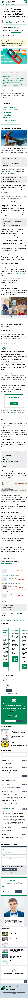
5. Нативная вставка (8, 115)
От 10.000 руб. (24, 666)
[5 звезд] (4, 620)
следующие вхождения (9, 171)
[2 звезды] (2, 620)
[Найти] (25, 981)
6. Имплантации (7, 117)
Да (8, 684)
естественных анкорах (7, 200)
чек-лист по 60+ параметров (17, 273)
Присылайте (15, 613)
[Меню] (25, 1)
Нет (8, 685)
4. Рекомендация (7, 114)
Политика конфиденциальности (10, 992)
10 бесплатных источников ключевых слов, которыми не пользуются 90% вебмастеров (16, 962)
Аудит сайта (5, 632)
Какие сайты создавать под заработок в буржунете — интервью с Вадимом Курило (16, 933)
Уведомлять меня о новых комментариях (13, 866)
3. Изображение (7, 112)
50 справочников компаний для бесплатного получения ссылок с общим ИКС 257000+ (17, 950)
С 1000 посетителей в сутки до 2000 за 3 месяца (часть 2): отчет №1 (18, 738)
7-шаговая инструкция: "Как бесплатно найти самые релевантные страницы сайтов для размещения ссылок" (13, 80)
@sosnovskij (15, 27)
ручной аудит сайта (11, 410)
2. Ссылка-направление (9, 110)
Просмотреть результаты (11, 693)
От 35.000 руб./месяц (15, 659)
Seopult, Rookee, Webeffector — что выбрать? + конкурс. (18, 731)
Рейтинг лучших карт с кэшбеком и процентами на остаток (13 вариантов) (17, 956)
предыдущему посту (6, 563)
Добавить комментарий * (9, 869)
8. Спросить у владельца (9, 120)
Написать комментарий (8, 754)
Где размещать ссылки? (9, 107)
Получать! (19, 721)
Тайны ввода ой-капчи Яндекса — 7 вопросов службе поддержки (17, 939)
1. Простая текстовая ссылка (10, 109)
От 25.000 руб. (5, 664)
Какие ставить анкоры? (9, 106)
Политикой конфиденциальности (15, 873)
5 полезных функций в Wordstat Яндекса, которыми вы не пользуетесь (16, 945)
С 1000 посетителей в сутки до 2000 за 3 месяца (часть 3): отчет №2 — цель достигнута (18, 744)
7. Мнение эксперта (8, 119)
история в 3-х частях (16, 32)
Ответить (24, 760)
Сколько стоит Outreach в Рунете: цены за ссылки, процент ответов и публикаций (13, 74)
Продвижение (18, 631)
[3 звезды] (3, 620)
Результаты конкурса (8, 122)
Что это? (9, 687)
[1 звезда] (1, 620)
